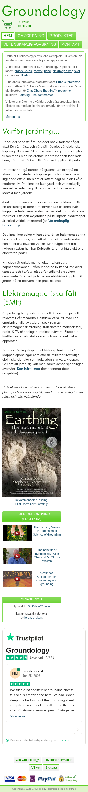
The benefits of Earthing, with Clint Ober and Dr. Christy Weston (47, 556)
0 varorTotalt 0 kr (24, 24)
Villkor (35, 767)
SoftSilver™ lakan (39, 606)
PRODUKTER (62, 36)
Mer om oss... (14, 117)
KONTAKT (71, 44)
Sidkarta (51, 767)
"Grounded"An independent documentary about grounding (47, 578)
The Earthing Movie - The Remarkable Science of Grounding (47, 531)
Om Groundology (27, 760)
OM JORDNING (31, 36)
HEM (8, 36)
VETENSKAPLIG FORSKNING (30, 44)
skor (77, 71)
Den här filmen (28, 369)
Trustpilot (63, 740)
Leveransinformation (58, 760)
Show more (17, 716)
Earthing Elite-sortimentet (35, 95)
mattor (38, 71)
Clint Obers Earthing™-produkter (49, 90)
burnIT (72, 789)
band (47, 71)
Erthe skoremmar (68, 82)
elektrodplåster (62, 71)
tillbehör (25, 75)
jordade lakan (23, 71)
